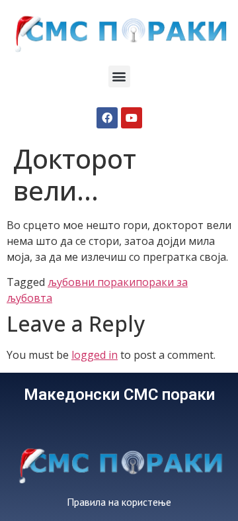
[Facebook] (107, 117)
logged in (94, 355)
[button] (119, 76)
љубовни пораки (92, 282)
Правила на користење (119, 501)
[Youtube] (131, 117)
